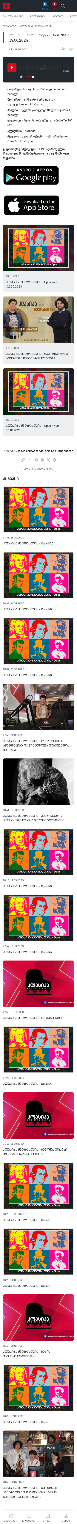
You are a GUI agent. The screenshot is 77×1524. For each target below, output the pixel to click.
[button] (15, 16)
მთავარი (9, 26)
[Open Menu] (71, 6)
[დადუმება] (21, 77)
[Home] (6, 6)
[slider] (33, 77)
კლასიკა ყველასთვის (36, 26)
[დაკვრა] (11, 67)
